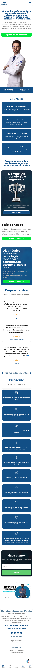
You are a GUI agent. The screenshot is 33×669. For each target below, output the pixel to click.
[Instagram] (15, 633)
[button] (30, 3)
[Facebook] (12, 633)
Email (3, 563)
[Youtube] (18, 633)
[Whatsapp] (21, 633)
